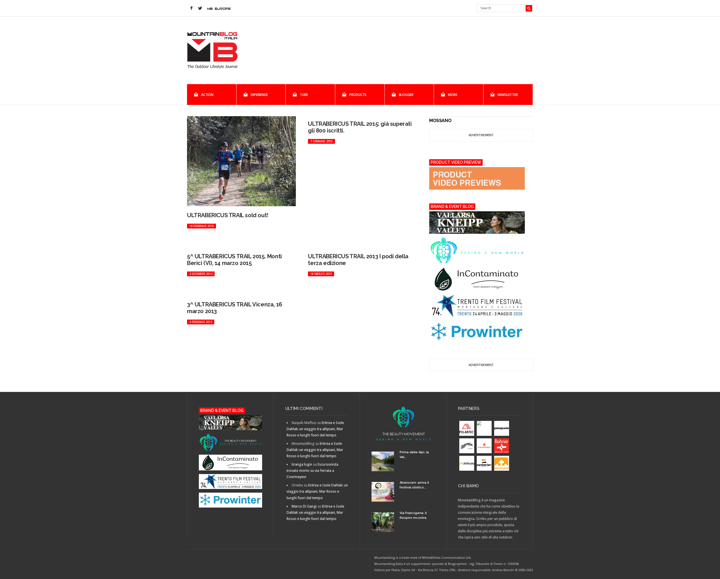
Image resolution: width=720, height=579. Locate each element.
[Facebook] (191, 8)
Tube (304, 94)
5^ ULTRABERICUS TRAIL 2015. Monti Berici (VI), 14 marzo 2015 (234, 259)
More (452, 94)
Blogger (406, 94)
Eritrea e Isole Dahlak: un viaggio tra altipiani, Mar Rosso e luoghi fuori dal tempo (315, 429)
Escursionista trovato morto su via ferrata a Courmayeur (312, 470)
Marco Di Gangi (304, 506)
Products (357, 94)
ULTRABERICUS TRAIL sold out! (227, 215)
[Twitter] (200, 8)
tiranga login (302, 464)
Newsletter (508, 94)
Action (207, 94)
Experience (259, 94)
